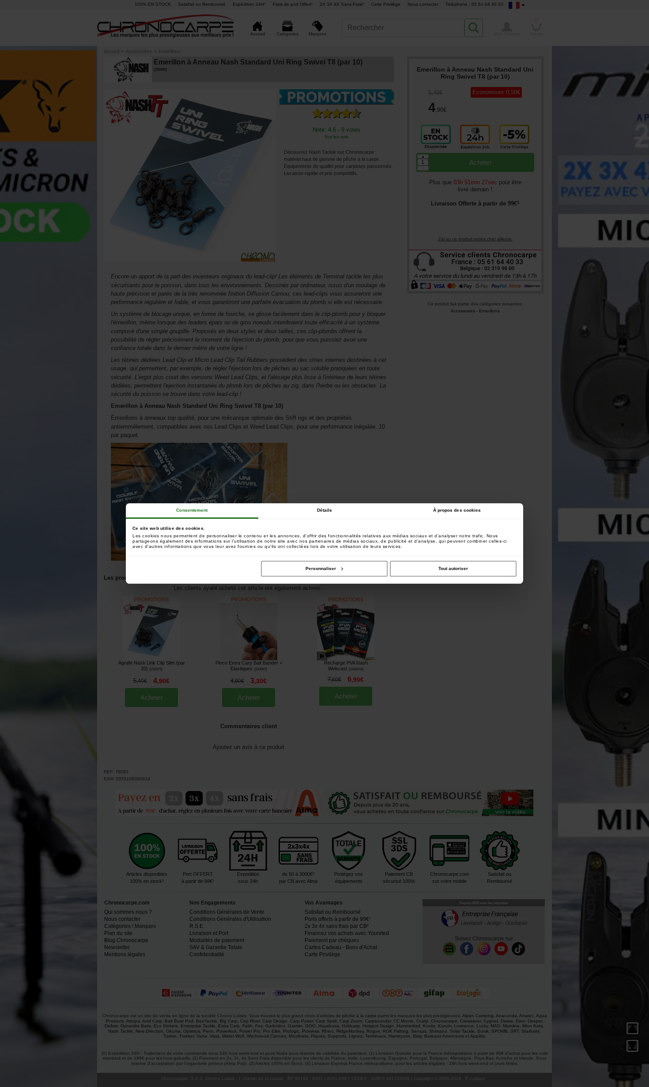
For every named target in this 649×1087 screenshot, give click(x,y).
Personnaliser (321, 568)
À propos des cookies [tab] (457, 510)
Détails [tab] (324, 510)
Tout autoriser (453, 568)
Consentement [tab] (192, 510)
